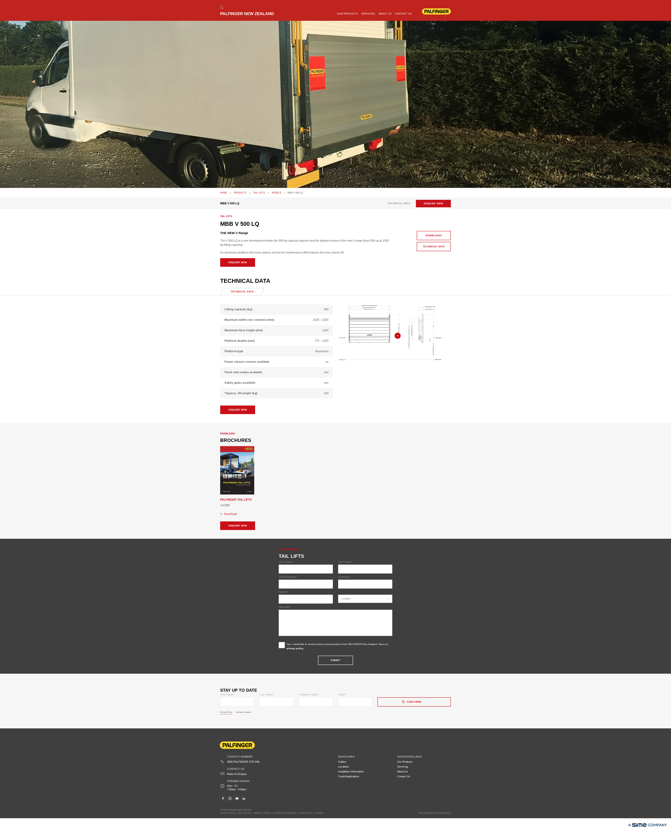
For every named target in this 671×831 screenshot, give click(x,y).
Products (240, 192)
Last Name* (345, 562)
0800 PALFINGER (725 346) (243, 761)
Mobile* (283, 592)
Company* (345, 577)
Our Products (347, 13)
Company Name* (309, 694)
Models (276, 192)
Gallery (342, 761)
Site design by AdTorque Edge (435, 813)
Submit (335, 660)
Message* (285, 607)
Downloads (434, 235)
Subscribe (414, 702)
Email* (342, 694)
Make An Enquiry (237, 773)
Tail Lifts (259, 192)
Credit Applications (348, 776)
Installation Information (351, 771)
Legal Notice (244, 813)
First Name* (286, 562)
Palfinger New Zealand (247, 13)
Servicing (368, 13)
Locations (343, 766)
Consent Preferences (285, 813)
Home (223, 192)
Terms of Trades (262, 813)
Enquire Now (433, 203)
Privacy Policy (226, 712)
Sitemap (319, 813)
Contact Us (403, 13)
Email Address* (288, 577)
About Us (385, 13)
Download (230, 514)
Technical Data (434, 246)
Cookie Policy (306, 813)
